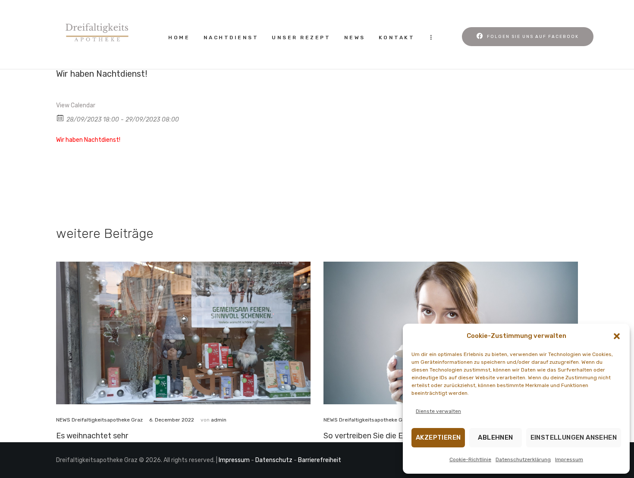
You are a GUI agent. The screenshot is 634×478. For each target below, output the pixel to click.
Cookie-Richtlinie (470, 459)
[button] (616, 336)
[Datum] (60, 117)
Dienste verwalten (438, 411)
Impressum (569, 459)
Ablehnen (495, 437)
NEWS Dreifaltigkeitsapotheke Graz (99, 420)
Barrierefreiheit (319, 460)
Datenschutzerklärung (523, 459)
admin (218, 420)
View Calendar (75, 105)
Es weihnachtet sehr (92, 435)
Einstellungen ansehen (573, 437)
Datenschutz (273, 460)
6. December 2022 (171, 420)
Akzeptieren (438, 437)
